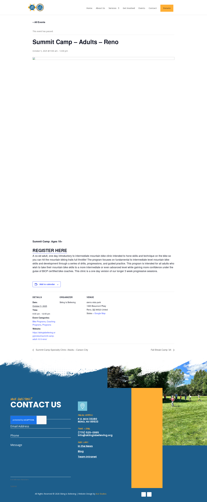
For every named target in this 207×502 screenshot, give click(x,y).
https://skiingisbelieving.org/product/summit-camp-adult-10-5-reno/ (44, 336)
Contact (153, 8)
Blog (81, 451)
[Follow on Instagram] (149, 494)
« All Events (39, 22)
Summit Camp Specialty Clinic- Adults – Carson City (61, 349)
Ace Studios (101, 493)
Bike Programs (39, 321)
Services (112, 8)
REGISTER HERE (50, 250)
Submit (13, 486)
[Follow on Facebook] (143, 494)
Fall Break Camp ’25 (161, 349)
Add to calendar (47, 284)
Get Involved (129, 8)
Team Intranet (87, 456)
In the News (85, 446)
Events (142, 8)
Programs (46, 324)
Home (89, 8)
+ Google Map (99, 313)
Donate (167, 8)
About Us (100, 8)
